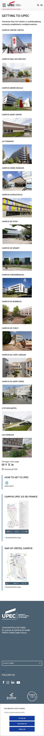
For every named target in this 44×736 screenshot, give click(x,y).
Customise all (22, 724)
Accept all (22, 718)
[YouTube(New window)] (18, 682)
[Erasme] (11, 696)
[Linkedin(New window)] (12, 682)
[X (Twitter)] (9, 465)
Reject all (22, 729)
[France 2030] (32, 696)
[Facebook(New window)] (3, 682)
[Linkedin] (12, 465)
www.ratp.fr (9, 486)
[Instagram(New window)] (7, 682)
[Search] (38, 3)
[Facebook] (6, 465)
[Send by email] (3, 465)
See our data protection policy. (15, 712)
